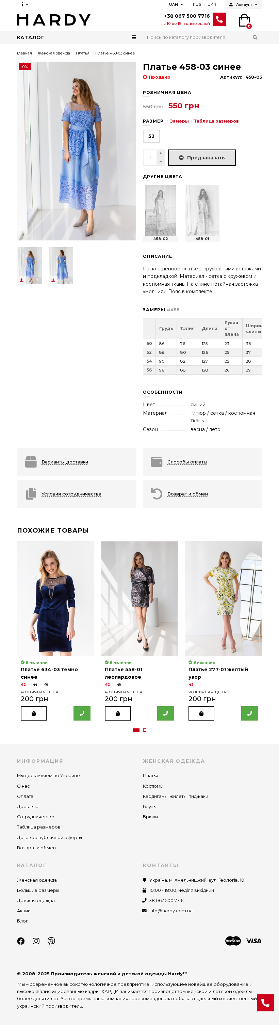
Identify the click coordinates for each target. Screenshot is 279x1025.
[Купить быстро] (82, 713)
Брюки (150, 816)
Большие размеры (38, 890)
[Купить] (34, 713)
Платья (82, 53)
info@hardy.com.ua (171, 910)
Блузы (150, 806)
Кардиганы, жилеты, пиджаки (175, 796)
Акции (24, 910)
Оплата (25, 796)
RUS (197, 4)
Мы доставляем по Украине (48, 775)
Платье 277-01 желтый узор (218, 673)
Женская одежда (54, 53)
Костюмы (153, 786)
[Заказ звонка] (265, 1002)
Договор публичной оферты (49, 837)
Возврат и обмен (36, 847)
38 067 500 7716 (166, 900)
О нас (23, 786)
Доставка (27, 806)
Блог (22, 921)
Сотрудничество (35, 816)
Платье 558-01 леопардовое (123, 673)
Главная (24, 53)
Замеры (179, 121)
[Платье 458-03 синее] (29, 265)
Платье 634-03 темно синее (49, 673)
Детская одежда (36, 900)
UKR (212, 4)
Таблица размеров (216, 121)
